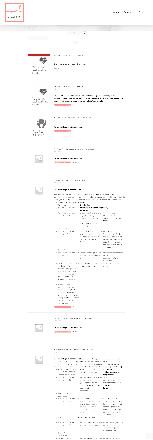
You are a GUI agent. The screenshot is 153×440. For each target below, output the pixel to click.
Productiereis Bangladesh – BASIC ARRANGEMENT (72, 180)
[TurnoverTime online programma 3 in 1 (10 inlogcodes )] (39, 328)
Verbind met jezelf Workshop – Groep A (68, 55)
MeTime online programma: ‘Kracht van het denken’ (72, 118)
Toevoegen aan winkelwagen (63, 105)
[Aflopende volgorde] (84, 33)
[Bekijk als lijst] (78, 42)
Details (57, 68)
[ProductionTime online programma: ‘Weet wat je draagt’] (39, 159)
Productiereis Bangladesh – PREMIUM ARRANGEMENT (74, 349)
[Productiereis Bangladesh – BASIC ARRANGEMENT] (39, 190)
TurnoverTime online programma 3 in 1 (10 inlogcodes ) (73, 318)
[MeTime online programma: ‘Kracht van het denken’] (39, 128)
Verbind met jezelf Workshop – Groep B (68, 86)
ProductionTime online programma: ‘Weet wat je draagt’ (74, 149)
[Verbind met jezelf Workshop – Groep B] (39, 96)
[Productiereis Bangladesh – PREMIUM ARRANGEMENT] (39, 359)
